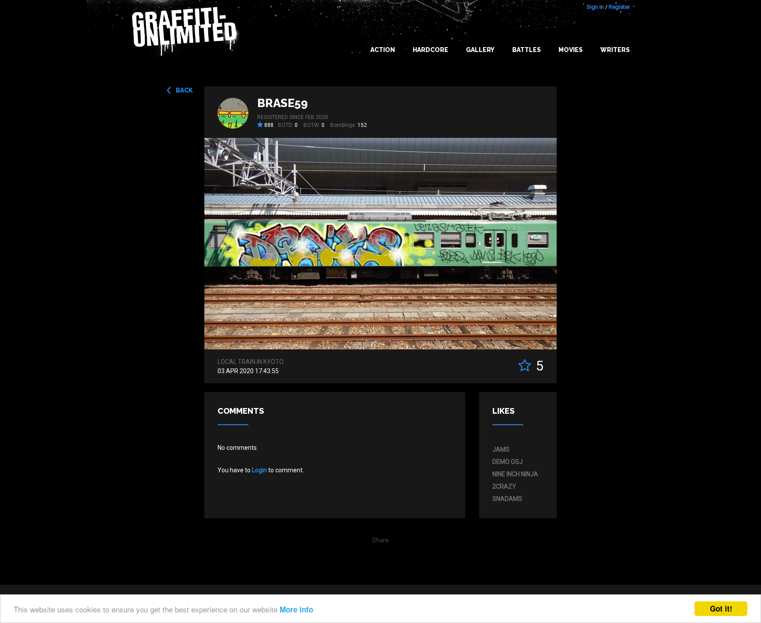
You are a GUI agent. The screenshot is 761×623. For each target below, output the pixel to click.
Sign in (595, 7)
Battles (526, 49)
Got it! (721, 608)
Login (259, 470)
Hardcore (430, 49)
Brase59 (282, 103)
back (184, 90)
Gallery (480, 49)
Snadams (507, 498)
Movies (570, 49)
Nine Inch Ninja (515, 474)
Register (619, 7)
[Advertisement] (725, 448)
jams (501, 449)
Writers (615, 49)
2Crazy (504, 486)
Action (382, 49)
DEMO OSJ (507, 461)
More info (296, 609)
